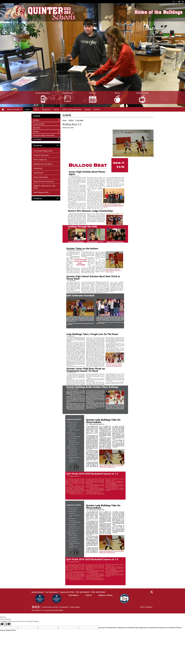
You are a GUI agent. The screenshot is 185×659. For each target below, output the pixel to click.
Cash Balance (74, 595)
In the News (79, 120)
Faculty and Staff (38, 124)
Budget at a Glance (105, 595)
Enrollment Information (41, 155)
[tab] (46, 145)
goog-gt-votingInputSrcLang (109, 627)
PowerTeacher (38, 173)
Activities (36, 120)
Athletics (36, 131)
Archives (97, 109)
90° (174, 2)
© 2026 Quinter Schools (50, 607)
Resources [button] (46, 109)
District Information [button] (13, 109)
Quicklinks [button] (40, 145)
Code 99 (89, 595)
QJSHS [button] (27, 109)
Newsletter (36, 128)
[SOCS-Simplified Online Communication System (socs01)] (35, 607)
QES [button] (36, 109)
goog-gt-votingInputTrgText (171, 627)
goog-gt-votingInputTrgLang (130, 627)
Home (65, 120)
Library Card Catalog (41, 177)
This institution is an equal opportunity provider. (47, 610)
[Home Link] (3, 109)
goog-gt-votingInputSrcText (151, 627)
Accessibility (64, 607)
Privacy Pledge (75, 607)
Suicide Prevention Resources (44, 181)
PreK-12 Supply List (40, 159)
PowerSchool (38, 168)
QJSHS (71, 120)
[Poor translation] (7, 624)
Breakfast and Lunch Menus (43, 164)
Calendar (88, 109)
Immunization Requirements (43, 151)
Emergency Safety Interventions (44, 135)
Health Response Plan (41, 192)
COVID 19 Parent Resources (71, 109)
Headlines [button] (39, 198)
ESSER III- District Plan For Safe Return (44, 187)
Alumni (56, 109)
